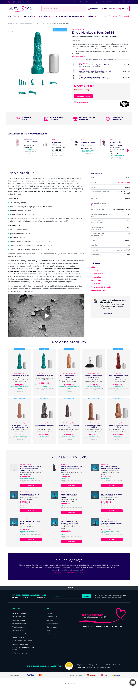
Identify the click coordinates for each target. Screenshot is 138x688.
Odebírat (87, 596)
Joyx (48, 630)
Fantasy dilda (96, 277)
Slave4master (51, 627)
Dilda (37, 23)
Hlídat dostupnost (83, 96)
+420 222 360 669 (16, 2)
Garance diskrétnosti (80, 2)
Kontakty (117, 2)
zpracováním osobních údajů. (112, 597)
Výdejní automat (18, 627)
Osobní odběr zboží (19, 624)
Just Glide (82, 69)
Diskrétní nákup (18, 630)
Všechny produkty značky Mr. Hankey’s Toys (69, 572)
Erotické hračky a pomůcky (68, 16)
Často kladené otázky (20, 634)
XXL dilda (46, 23)
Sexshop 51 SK (51, 617)
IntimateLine (83, 63)
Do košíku (31, 485)
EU (129, 2)
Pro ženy (12, 16)
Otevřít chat (108, 313)
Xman (81, 75)
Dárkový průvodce (19, 613)
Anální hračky (96, 280)
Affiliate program (52, 634)
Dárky (91, 16)
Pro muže (28, 16)
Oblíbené (93, 9)
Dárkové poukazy (18, 617)
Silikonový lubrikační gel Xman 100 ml (92, 77)
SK (124, 2)
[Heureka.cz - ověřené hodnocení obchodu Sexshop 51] (69, 669)
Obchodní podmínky (20, 644)
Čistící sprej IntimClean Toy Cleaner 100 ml (94, 65)
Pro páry (43, 16)
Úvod (10, 23)
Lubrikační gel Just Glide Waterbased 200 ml (95, 71)
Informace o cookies (19, 653)
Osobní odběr (107, 2)
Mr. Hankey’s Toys (78, 29)
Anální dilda (95, 284)
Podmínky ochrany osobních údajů (23, 648)
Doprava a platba (95, 2)
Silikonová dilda (97, 274)
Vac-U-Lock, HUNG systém (101, 287)
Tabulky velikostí (18, 637)
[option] (25, 146)
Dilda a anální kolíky (99, 290)
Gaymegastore (52, 624)
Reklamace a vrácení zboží (22, 641)
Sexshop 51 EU (51, 620)
